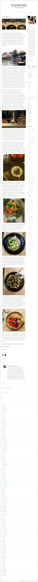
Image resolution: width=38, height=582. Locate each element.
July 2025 (3, 410)
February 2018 (4, 546)
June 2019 (3, 519)
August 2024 (4, 429)
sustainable (30, 239)
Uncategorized (30, 119)
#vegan (29, 130)
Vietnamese (30, 121)
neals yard (30, 199)
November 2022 (4, 464)
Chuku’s (4, 383)
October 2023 (4, 447)
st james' (29, 233)
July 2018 (3, 538)
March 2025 (4, 419)
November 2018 (4, 532)
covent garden (31, 159)
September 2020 (4, 501)
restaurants (30, 216)
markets (29, 194)
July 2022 (3, 470)
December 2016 (4, 575)
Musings (20, 12)
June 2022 (3, 472)
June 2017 (3, 562)
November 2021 (4, 482)
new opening (30, 203)
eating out (30, 165)
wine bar (29, 248)
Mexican (29, 110)
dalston (29, 161)
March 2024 (4, 437)
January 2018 (4, 548)
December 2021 (4, 480)
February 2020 (4, 507)
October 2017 (4, 554)
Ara (28, 93)
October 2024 (4, 427)
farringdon (30, 171)
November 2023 (4, 445)
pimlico (29, 214)
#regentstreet (31, 128)
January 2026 (4, 406)
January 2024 (4, 441)
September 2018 (4, 534)
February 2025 (4, 421)
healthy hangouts (31, 180)
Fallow (25, 383)
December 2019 (4, 511)
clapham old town (31, 152)
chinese (29, 99)
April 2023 (3, 456)
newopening (30, 201)
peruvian (29, 212)
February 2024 (4, 439)
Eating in (11, 12)
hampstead (30, 178)
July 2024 (3, 431)
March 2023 (4, 458)
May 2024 (3, 435)
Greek (29, 101)
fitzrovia (30, 173)
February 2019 (4, 525)
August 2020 (4, 503)
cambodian (30, 146)
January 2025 (4, 423)
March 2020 (4, 505)
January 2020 (4, 509)
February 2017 (4, 571)
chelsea (29, 148)
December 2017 (4, 550)
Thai (28, 117)
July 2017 (3, 560)
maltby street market (30, 192)
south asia (33, 225)
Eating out (16, 12)
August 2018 (4, 536)
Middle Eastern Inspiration (11, 362)
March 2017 (4, 569)
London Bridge (31, 186)
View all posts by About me (19, 378)
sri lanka (29, 231)
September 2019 (4, 515)
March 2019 (4, 523)
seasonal (29, 218)
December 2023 (4, 443)
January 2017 (4, 573)
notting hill (30, 205)
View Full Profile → (31, 60)
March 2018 (4, 544)
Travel (24, 12)
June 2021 (3, 493)
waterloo (30, 246)
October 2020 (4, 499)
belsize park (30, 137)
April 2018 (3, 542)
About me (6, 12)
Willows (29, 84)
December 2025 (4, 408)
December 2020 (4, 497)
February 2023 (4, 460)
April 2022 (3, 474)
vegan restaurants (31, 244)
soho (29, 225)
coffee (29, 157)
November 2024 (4, 425)
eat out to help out (31, 167)
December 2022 (4, 462)
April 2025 (3, 417)
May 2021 (3, 495)
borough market (31, 141)
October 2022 (4, 466)
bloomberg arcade (31, 139)
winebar (29, 250)
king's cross (30, 184)
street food (30, 237)
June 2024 (3, 433)
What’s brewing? (30, 12)
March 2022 (4, 476)
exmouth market (31, 169)
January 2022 (4, 478)
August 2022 (4, 468)
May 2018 (3, 540)
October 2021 (4, 484)
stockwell (30, 235)
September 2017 (4, 556)
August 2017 (4, 558)
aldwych (33, 130)
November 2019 (4, 513)
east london (30, 163)
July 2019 (3, 517)
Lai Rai (29, 91)
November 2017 (4, 552)
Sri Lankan (29, 115)
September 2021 (4, 486)
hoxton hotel (30, 182)
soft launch (30, 223)
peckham (33, 210)
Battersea (30, 135)
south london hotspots (30, 227)
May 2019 (3, 521)
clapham (29, 150)
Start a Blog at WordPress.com (8, 579)
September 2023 (4, 449)
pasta (29, 210)
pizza (33, 214)
